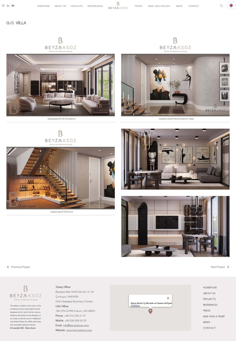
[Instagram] (3, 5)
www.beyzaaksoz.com (79, 330)
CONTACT (209, 328)
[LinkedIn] (8, 5)
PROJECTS (209, 299)
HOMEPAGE (210, 287)
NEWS (206, 322)
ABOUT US (209, 293)
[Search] (221, 6)
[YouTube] (12, 5)
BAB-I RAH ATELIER (214, 316)
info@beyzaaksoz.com (76, 325)
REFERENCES (210, 305)
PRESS (206, 310)
